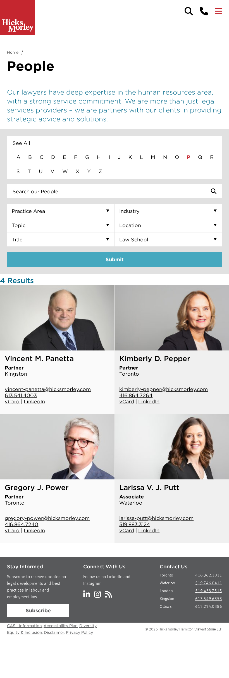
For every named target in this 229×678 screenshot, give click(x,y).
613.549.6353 (208, 599)
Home (12, 52)
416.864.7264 (135, 395)
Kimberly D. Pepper (154, 358)
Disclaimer (54, 632)
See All (21, 143)
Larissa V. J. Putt (149, 487)
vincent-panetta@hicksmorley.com (48, 389)
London (166, 591)
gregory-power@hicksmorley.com (47, 518)
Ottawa (165, 607)
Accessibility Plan (61, 625)
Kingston (167, 599)
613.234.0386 (208, 607)
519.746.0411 (208, 583)
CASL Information (24, 625)
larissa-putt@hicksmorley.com (156, 518)
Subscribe (38, 610)
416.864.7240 (21, 524)
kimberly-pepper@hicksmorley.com (163, 389)
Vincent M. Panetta (39, 358)
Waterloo (167, 583)
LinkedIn (34, 401)
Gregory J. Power (37, 487)
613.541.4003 (21, 395)
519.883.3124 (134, 524)
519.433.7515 (208, 591)
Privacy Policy (79, 632)
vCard (12, 401)
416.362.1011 (208, 575)
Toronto (166, 575)
